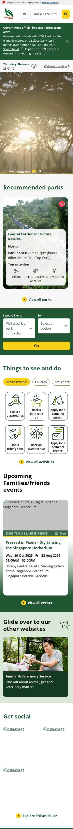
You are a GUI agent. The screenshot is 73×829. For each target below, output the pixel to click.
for (40, 315)
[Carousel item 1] (40, 171)
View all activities (40, 462)
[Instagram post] (22, 745)
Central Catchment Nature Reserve (29, 236)
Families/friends (17, 382)
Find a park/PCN (45, 14)
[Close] (67, 41)
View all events (40, 603)
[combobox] (19, 328)
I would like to (12, 315)
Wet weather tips (55, 66)
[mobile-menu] (24, 14)
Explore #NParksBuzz (40, 816)
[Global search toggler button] (66, 14)
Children (41, 382)
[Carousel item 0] (34, 171)
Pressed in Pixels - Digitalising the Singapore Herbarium (33, 545)
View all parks (40, 299)
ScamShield (11, 49)
